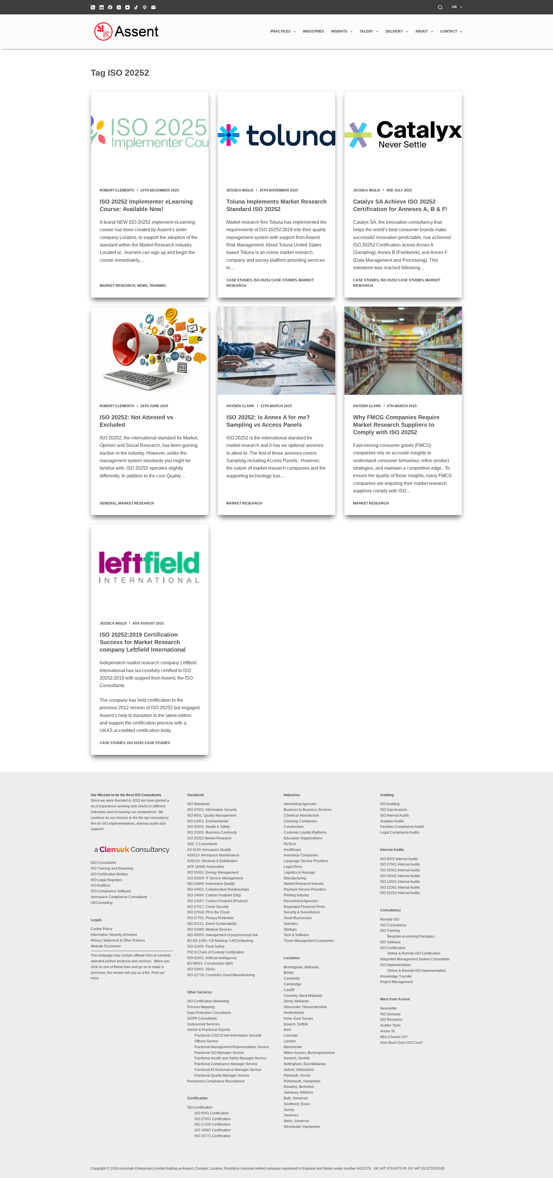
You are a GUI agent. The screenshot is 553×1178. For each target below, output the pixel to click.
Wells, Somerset (296, 1121)
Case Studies (239, 280)
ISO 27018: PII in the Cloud (208, 912)
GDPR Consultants (202, 1018)
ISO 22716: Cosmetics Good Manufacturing (221, 975)
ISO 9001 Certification (211, 1113)
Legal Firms (293, 867)
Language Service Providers (306, 861)
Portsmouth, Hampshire (302, 1081)
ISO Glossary (390, 1014)
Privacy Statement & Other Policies (118, 940)
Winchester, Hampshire (302, 1127)
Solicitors (291, 924)
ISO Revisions (391, 1020)
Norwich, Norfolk (297, 1058)
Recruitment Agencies (301, 901)
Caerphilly (292, 978)
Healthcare (292, 850)
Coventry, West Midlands (303, 996)
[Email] (153, 7)
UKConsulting (102, 903)
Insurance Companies (301, 855)
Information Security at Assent (114, 935)
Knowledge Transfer (396, 976)
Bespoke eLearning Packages (411, 936)
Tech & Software (296, 935)
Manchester (293, 1047)
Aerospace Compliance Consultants (119, 897)
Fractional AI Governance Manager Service (228, 1070)
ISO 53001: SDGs (201, 969)
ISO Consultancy (393, 925)
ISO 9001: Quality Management (211, 815)
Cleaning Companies (300, 821)
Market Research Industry (304, 884)
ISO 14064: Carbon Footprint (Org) (214, 895)
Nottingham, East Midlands (305, 1064)
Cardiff (289, 990)
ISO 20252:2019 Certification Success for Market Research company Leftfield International (143, 642)
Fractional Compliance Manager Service (225, 1064)
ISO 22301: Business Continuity (212, 832)
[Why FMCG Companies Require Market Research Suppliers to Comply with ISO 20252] (403, 351)
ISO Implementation (395, 965)
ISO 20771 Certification (212, 1136)
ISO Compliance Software (111, 891)
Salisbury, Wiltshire (298, 1092)
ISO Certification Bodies (109, 874)
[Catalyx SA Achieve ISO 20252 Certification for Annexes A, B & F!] (403, 135)
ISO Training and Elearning (112, 868)
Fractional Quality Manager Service (221, 1075)
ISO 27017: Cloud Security (208, 907)
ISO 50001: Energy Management (212, 872)
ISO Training (390, 931)
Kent (287, 1030)
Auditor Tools (390, 1025)
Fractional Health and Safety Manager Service (230, 1058)
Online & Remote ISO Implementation (416, 971)
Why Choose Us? (394, 1037)
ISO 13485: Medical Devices (209, 929)
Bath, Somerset (296, 1098)
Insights (339, 31)
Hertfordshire (294, 1013)
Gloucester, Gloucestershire (305, 1007)
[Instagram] (119, 7)
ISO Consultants (103, 863)
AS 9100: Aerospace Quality (209, 850)
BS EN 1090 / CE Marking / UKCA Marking (220, 941)
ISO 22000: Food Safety (205, 946)
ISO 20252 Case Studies (275, 280)
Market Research (117, 286)
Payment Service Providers (305, 889)
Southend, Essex (297, 1104)
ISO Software (390, 942)
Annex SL (387, 1031)
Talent (366, 31)
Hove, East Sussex (298, 1018)
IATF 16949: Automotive (205, 867)
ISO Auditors (100, 885)
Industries (313, 31)
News (142, 286)
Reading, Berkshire (299, 1087)
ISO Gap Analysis (393, 810)
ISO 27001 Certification (212, 1119)
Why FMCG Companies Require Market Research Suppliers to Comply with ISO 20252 (396, 424)
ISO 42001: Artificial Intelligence (212, 958)
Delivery (394, 31)
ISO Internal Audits (394, 815)
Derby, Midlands (296, 1001)
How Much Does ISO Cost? (401, 1043)
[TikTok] (136, 7)
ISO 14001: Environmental (207, 821)
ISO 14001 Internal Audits (400, 882)
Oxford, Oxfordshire (299, 1070)
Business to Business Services (308, 810)
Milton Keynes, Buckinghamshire (309, 1053)
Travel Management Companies (309, 941)
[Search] (440, 7)
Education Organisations (303, 838)
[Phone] (93, 7)
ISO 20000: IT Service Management (215, 878)
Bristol (288, 973)
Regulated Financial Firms (304, 907)
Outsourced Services (203, 1024)
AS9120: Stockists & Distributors (212, 861)
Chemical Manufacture (301, 815)
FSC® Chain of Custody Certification (215, 952)
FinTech (290, 844)
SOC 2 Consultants (202, 844)
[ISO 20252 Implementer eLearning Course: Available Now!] (150, 135)
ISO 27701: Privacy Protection (210, 918)
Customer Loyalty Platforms (305, 832)
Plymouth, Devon (297, 1075)
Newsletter (388, 1008)
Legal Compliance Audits (399, 832)
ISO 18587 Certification (212, 1130)
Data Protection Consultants (209, 1013)
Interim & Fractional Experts (208, 1030)
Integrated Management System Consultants (415, 959)
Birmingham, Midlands (301, 967)
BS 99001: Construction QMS (210, 963)
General (108, 503)
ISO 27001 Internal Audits (400, 864)
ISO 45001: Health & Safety (208, 827)
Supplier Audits (392, 821)
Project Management (396, 982)
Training (157, 286)
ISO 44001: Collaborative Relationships (218, 889)
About (421, 31)
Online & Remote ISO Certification (413, 953)
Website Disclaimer (106, 946)
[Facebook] (110, 7)
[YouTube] (127, 7)
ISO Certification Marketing (208, 1001)
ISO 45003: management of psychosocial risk (222, 935)
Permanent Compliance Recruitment (215, 1081)
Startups (290, 929)
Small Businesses (298, 918)
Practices (280, 31)
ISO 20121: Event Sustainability (211, 924)
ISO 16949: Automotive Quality (211, 884)
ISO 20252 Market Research (209, 838)
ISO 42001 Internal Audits (400, 870)
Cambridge (292, 984)
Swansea (291, 1115)
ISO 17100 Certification (212, 1124)
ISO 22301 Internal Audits (400, 887)
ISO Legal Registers (106, 880)
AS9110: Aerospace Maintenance (213, 855)
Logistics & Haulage (299, 872)
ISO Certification (200, 1107)
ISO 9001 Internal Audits (399, 859)
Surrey (289, 1110)
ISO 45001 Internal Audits (400, 876)
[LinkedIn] (101, 7)
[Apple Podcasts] (145, 7)
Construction (294, 827)
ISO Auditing (389, 804)
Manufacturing (295, 878)
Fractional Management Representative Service (231, 1047)
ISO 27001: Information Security (212, 810)
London (290, 1041)
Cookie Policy (101, 929)
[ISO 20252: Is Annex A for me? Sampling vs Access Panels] (276, 351)
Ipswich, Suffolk (296, 1024)
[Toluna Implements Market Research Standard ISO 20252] (276, 135)
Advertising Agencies (300, 804)
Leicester (291, 1035)
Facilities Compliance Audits (402, 827)
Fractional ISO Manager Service (219, 1053)
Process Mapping (201, 1007)
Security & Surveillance (302, 912)
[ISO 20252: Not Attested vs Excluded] (150, 351)
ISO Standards (198, 804)
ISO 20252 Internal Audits (400, 893)
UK (454, 7)
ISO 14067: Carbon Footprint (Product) (217, 901)
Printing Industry (296, 895)
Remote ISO (389, 919)
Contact (448, 31)
